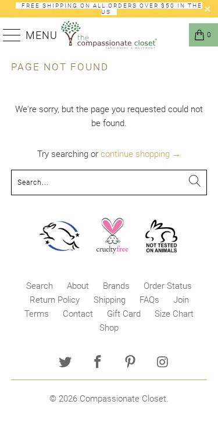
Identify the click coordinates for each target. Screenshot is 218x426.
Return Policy (55, 300)
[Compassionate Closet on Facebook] (98, 363)
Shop (109, 328)
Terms (36, 314)
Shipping (110, 300)
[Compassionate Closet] (109, 34)
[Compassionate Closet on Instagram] (162, 363)
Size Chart (174, 314)
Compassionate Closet (123, 398)
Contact (78, 314)
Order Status (168, 286)
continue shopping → (141, 154)
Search (39, 286)
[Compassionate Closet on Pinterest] (131, 363)
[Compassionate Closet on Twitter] (65, 363)
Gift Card (124, 314)
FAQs (149, 300)
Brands (116, 286)
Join (181, 300)
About (78, 286)
